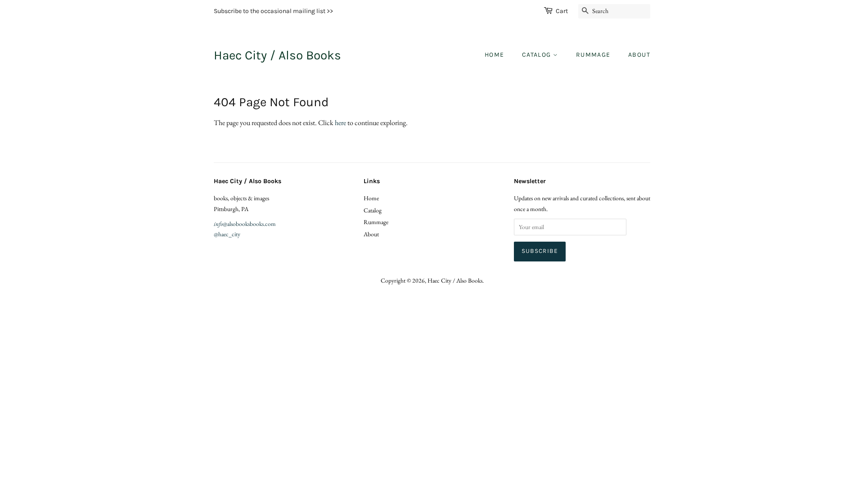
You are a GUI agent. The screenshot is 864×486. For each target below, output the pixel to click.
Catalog (537, 54)
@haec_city (227, 234)
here (340, 122)
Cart (562, 11)
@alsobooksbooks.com (245, 224)
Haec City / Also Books (277, 55)
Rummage (593, 54)
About (639, 54)
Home (494, 54)
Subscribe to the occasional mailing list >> (273, 11)
